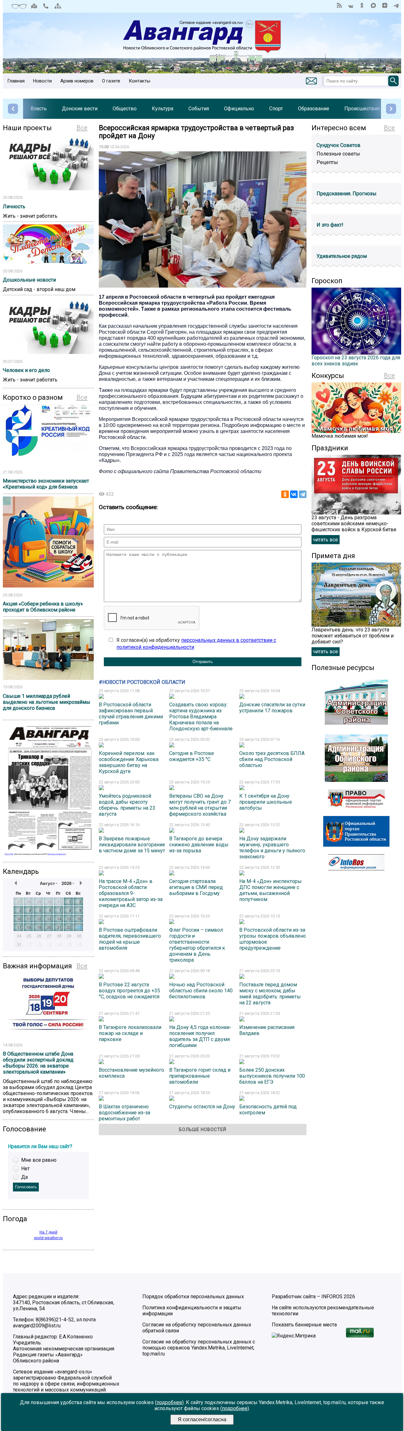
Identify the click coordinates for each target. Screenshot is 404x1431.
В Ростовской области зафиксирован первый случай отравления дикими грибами (131, 714)
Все (81, 127)
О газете (111, 81)
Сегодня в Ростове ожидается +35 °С (191, 756)
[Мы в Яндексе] (384, 5)
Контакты (139, 81)
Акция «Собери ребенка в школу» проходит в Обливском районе (43, 607)
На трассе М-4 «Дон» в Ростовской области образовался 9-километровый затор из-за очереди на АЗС (131, 893)
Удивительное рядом (342, 256)
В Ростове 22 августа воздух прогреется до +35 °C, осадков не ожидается (129, 991)
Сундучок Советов (338, 145)
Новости (42, 81)
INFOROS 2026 (338, 1297)
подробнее (169, 1402)
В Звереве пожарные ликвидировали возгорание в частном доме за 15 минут (132, 845)
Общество (125, 109)
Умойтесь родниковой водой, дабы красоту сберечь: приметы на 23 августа (127, 805)
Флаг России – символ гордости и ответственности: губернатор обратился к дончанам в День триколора (197, 945)
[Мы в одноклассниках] (362, 5)
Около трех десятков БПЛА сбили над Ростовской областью (272, 759)
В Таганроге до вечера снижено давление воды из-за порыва (199, 845)
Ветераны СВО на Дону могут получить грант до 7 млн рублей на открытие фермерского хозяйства (200, 805)
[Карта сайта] (58, 6)
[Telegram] (302, 494)
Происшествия (362, 109)
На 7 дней (48, 1232)
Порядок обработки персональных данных (193, 1297)
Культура (162, 109)
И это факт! (330, 225)
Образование (313, 109)
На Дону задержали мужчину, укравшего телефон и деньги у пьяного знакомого (272, 848)
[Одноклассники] (285, 494)
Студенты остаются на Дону (202, 1107)
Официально (239, 109)
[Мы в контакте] (350, 5)
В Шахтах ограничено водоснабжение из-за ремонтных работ (124, 1113)
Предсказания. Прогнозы (347, 194)
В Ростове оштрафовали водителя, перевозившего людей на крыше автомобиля (130, 939)
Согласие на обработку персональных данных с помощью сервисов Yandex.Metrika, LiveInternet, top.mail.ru (198, 1348)
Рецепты (327, 162)
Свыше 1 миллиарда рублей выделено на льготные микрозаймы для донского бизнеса (46, 702)
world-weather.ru (48, 1238)
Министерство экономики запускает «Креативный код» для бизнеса (46, 484)
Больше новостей (202, 1129)
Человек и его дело (26, 370)
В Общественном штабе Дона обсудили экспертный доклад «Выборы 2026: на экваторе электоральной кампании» (38, 1063)
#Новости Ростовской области (142, 682)
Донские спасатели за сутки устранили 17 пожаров (272, 708)
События (198, 109)
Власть (39, 109)
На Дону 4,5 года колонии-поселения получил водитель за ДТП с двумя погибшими (200, 1036)
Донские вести (80, 109)
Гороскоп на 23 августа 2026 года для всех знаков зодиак (356, 361)
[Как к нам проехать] (34, 6)
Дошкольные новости (29, 280)
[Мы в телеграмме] (396, 5)
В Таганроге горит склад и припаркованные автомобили (199, 1076)
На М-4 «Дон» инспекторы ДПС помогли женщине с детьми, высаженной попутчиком (270, 890)
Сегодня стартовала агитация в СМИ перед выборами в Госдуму (196, 887)
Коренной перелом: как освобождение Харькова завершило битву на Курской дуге (128, 762)
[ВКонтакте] (294, 494)
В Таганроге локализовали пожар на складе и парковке (130, 1033)
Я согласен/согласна (202, 1419)
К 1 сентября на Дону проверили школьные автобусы (265, 802)
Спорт (276, 109)
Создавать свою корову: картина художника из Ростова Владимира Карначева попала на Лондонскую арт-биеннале (201, 717)
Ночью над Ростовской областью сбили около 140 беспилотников (201, 991)
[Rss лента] (339, 5)
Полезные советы (338, 154)
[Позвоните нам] (45, 6)
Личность (14, 207)
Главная (16, 81)
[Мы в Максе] (373, 5)
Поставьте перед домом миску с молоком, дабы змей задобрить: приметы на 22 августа (270, 994)
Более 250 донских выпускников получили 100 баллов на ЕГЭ (272, 1076)
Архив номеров (76, 81)
